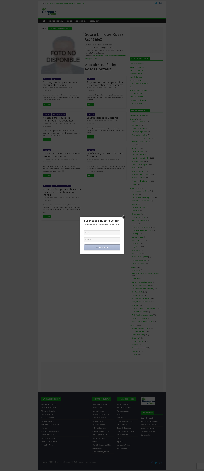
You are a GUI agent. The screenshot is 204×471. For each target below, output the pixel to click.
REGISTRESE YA (102, 247)
